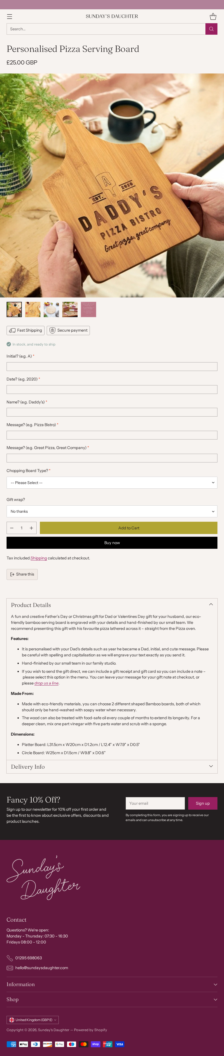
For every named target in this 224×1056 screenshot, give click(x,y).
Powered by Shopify (90, 1030)
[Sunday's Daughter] (112, 16)
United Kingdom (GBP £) (34, 1020)
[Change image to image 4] (70, 309)
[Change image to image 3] (51, 309)
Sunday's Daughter (53, 1030)
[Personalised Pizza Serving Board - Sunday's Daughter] (112, 185)
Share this (25, 574)
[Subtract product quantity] (12, 528)
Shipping (39, 558)
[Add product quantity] (31, 528)
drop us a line (46, 683)
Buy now (112, 542)
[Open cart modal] (213, 16)
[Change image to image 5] (88, 309)
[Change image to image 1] (14, 309)
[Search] (211, 29)
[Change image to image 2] (32, 309)
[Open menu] (9, 16)
